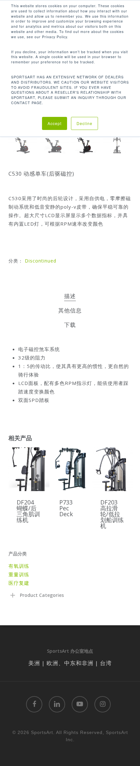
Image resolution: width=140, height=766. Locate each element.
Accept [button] (55, 123)
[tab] (70, 296)
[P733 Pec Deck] (71, 469)
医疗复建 (18, 583)
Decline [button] (84, 123)
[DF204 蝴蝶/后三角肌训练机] (28, 469)
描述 (70, 296)
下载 (70, 324)
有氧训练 (18, 566)
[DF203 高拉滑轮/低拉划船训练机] (112, 469)
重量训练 (18, 574)
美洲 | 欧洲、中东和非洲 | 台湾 (70, 663)
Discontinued (40, 261)
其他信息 (70, 310)
